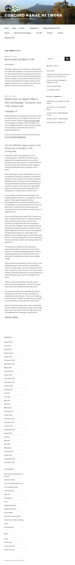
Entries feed (8, 542)
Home (7, 28)
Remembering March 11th (19, 59)
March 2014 (8, 349)
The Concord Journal (32, 121)
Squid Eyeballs (63, 119)
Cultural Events (9, 491)
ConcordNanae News (11, 487)
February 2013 (8, 371)
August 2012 (8, 389)
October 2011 (8, 426)
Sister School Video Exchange (14, 520)
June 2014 (7, 346)
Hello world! (50, 71)
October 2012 (8, 386)
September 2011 (9, 429)
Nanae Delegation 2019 (51, 28)
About (7, 33)
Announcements (9, 480)
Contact (60, 33)
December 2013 (9, 360)
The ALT (50, 33)
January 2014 (8, 356)
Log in (6, 539)
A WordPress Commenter (55, 101)
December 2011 (9, 419)
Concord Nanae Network (33, 15)
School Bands (8, 512)
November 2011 (9, 422)
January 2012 (8, 415)
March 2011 (7, 448)
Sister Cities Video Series (12, 516)
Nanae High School (10, 509)
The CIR (39, 33)
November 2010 (9, 462)
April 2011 (7, 444)
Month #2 (62, 122)
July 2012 (7, 393)
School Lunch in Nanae (54, 86)
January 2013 (8, 375)
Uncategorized (9, 527)
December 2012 (9, 378)
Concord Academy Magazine (15, 137)
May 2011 (7, 440)
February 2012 (8, 411)
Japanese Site (9, 38)
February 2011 (8, 451)
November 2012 (9, 382)
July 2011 (7, 437)
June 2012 (7, 397)
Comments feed (9, 546)
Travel (6, 523)
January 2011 (8, 455)
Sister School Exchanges (22, 33)
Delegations (34, 28)
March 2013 (8, 367)
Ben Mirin (10, 111)
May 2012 (7, 400)
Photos (22, 28)
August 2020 (8, 342)
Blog (14, 28)
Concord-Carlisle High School (13, 483)
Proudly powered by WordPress (14, 560)
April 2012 (7, 404)
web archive (50, 107)
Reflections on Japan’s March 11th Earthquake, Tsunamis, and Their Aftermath (22, 102)
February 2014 (8, 353)
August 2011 (8, 433)
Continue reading (11, 317)
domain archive (52, 113)
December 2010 (9, 459)
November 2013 (9, 364)
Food (5, 501)
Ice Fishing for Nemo (53, 90)
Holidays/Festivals (10, 505)
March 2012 (8, 408)
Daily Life (7, 494)
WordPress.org (9, 549)
